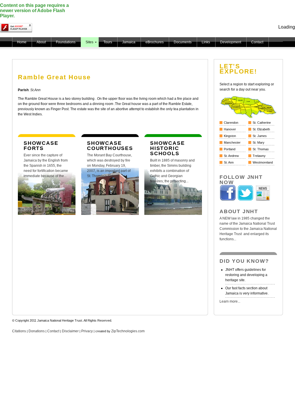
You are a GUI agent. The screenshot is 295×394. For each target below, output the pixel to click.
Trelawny (259, 155)
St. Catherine (262, 122)
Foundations (65, 42)
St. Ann (229, 162)
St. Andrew (231, 155)
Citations (19, 331)
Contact (257, 42)
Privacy (87, 331)
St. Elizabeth (261, 129)
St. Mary (258, 142)
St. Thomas (261, 149)
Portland (229, 149)
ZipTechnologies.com (128, 331)
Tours (107, 42)
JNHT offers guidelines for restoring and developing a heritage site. (246, 275)
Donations (37, 331)
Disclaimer (70, 331)
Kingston (230, 136)
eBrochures (154, 42)
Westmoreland (263, 162)
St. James (260, 136)
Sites (89, 42)
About (41, 42)
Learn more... (230, 301)
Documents (183, 42)
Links (206, 42)
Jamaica (128, 42)
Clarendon (231, 122)
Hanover (230, 129)
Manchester (232, 142)
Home (22, 42)
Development (230, 42)
